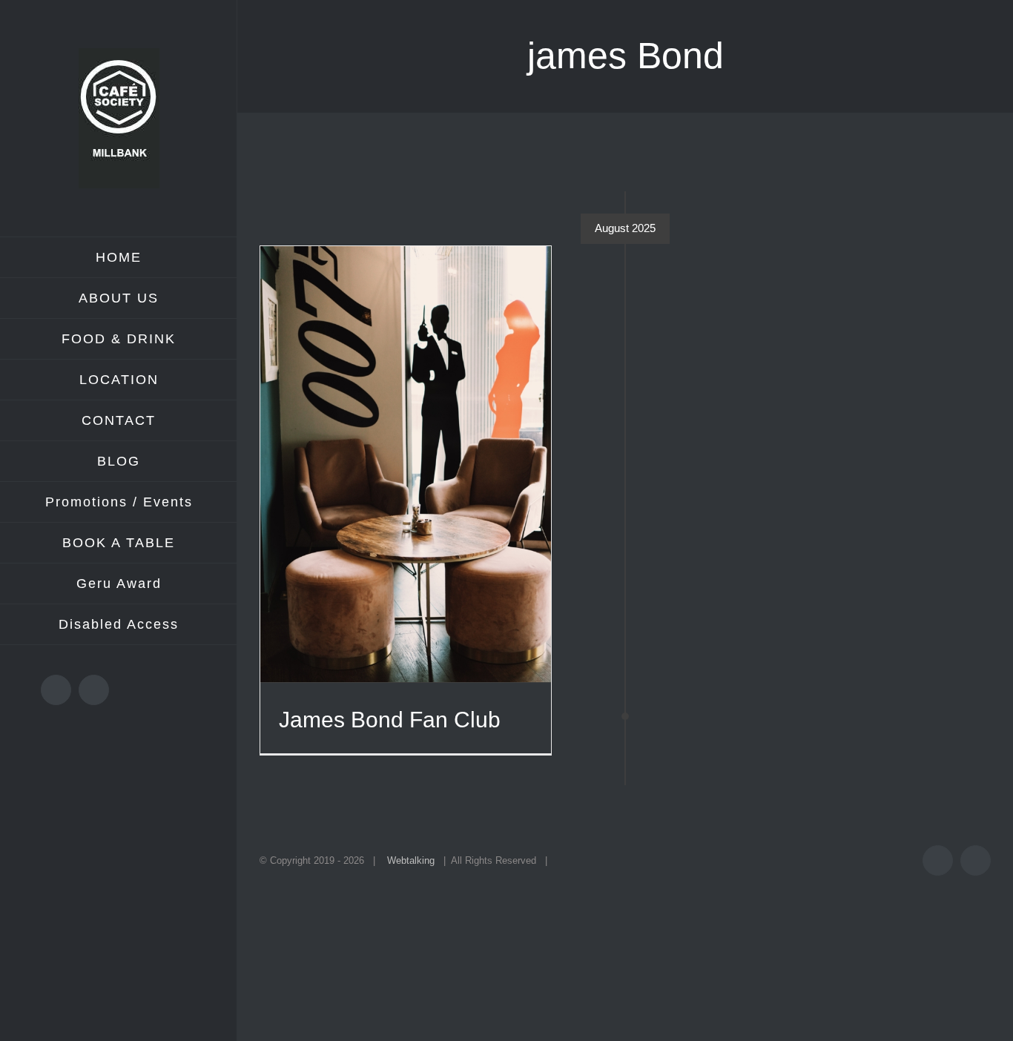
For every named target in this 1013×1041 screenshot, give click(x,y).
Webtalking (411, 860)
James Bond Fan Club (390, 719)
